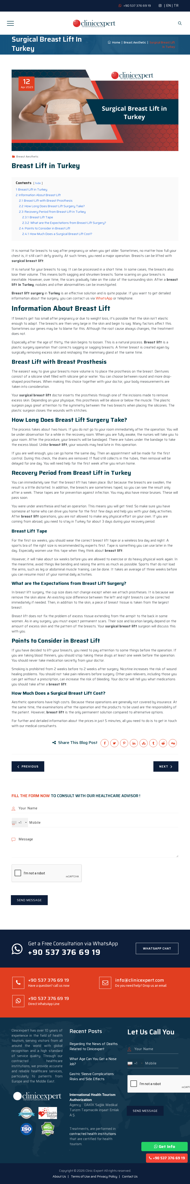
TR (176, 5)
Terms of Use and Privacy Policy (94, 1176)
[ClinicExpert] (94, 23)
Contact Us (130, 1176)
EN (168, 5)
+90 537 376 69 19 (169, 1158)
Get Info (167, 1146)
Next (163, 766)
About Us (59, 1176)
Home (115, 42)
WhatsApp (104, 298)
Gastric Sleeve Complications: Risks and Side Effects (92, 1076)
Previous (30, 766)
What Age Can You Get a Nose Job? (93, 1061)
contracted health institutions (93, 1134)
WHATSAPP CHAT (157, 948)
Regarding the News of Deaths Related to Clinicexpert (94, 1046)
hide (38, 183)
